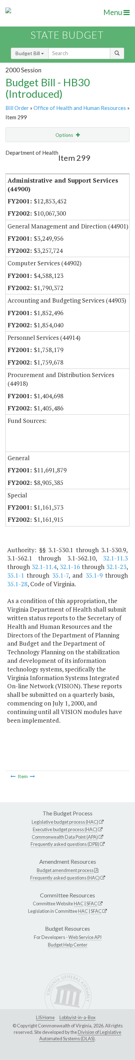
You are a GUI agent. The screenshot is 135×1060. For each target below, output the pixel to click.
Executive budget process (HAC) (65, 829)
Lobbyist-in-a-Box (77, 1017)
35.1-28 (17, 584)
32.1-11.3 (115, 558)
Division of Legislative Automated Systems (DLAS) (80, 1035)
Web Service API (85, 937)
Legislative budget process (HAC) (65, 822)
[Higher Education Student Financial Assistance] (32, 776)
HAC (79, 903)
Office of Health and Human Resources (79, 108)
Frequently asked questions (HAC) (65, 878)
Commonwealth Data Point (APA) (65, 837)
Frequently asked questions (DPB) (65, 844)
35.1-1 (15, 575)
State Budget (67, 35)
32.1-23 (116, 567)
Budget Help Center (67, 945)
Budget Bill (28, 53)
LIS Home (45, 1017)
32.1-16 (70, 567)
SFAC (91, 903)
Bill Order (17, 108)
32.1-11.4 (44, 567)
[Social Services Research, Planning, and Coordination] (12, 776)
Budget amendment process (65, 870)
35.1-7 (60, 575)
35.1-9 (94, 575)
